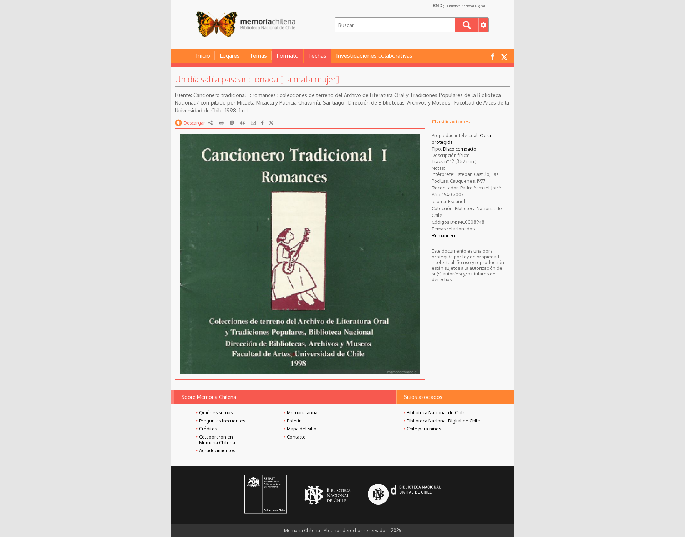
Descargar (194, 123)
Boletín (294, 421)
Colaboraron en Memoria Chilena (217, 439)
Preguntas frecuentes (222, 421)
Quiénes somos (216, 412)
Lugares (230, 55)
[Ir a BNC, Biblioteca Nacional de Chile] (327, 495)
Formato (287, 55)
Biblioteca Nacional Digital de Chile (443, 421)
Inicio (203, 55)
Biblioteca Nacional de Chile (436, 412)
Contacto (296, 437)
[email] (253, 122)
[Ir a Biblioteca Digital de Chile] (404, 495)
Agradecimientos (217, 450)
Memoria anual (303, 412)
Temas (258, 55)
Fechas (317, 55)
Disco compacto (459, 149)
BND (459, 5)
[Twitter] (271, 122)
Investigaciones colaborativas (374, 55)
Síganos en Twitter (504, 56)
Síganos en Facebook (492, 56)
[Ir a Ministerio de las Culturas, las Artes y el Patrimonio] (266, 495)
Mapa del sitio (301, 428)
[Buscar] (466, 25)
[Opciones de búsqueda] (483, 25)
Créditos (208, 428)
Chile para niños (424, 428)
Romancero (444, 235)
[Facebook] (262, 122)
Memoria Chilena (245, 24)
